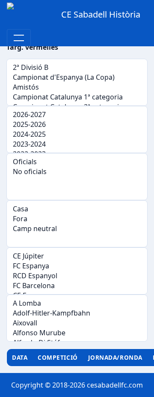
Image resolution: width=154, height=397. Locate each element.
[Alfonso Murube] (77, 333)
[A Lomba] (77, 303)
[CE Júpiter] (77, 256)
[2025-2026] (77, 124)
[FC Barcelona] (77, 286)
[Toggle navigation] (19, 37)
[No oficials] (77, 172)
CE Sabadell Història (100, 14)
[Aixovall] (77, 323)
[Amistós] (77, 87)
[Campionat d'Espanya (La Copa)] (77, 77)
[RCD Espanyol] (77, 276)
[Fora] (77, 219)
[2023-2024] (77, 144)
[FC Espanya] (77, 266)
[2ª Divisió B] (77, 67)
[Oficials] (77, 162)
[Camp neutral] (77, 229)
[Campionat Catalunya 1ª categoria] (77, 97)
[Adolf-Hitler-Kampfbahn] (77, 313)
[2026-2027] (77, 115)
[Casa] (77, 209)
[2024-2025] (77, 134)
